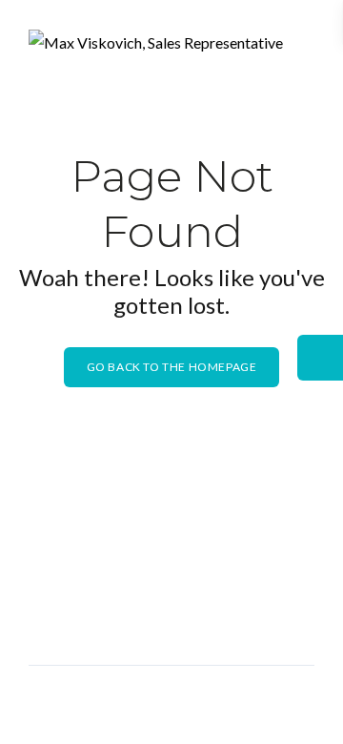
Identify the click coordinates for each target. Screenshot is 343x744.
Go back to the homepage (172, 367)
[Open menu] (295, 48)
